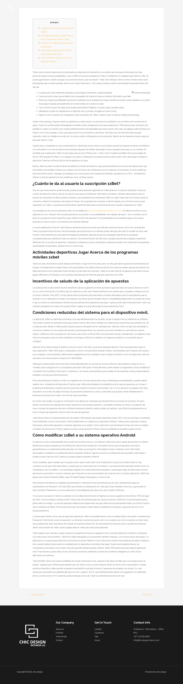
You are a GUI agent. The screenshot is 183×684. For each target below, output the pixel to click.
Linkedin (98, 629)
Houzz (97, 640)
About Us (60, 629)
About (124, 7)
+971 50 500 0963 (142, 636)
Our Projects (139, 7)
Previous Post (36, 594)
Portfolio (59, 633)
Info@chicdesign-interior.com (146, 640)
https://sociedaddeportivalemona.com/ (105, 211)
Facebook (99, 633)
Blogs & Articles (155, 7)
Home (115, 7)
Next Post (148, 594)
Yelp (96, 636)
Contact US (171, 7)
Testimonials (61, 636)
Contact (59, 640)
